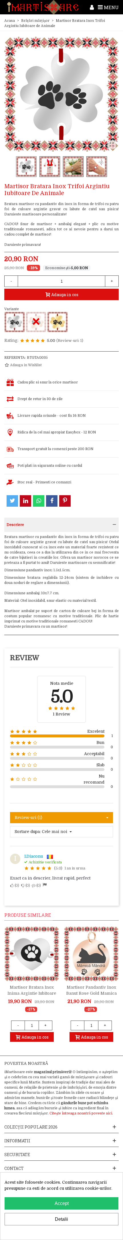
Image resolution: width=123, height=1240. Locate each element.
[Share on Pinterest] (65, 501)
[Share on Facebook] (51, 501)
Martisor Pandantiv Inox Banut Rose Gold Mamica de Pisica (91, 993)
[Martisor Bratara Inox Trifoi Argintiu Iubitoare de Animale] (14, 322)
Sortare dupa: (28, 831)
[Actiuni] (91, 7)
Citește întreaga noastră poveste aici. (81, 1113)
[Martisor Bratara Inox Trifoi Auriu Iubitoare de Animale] (57, 322)
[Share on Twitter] (12, 501)
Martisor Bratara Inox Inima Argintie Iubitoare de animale (31, 993)
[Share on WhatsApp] (38, 501)
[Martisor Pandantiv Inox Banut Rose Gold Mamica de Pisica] (91, 953)
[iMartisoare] (43, 7)
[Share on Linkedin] (25, 501)
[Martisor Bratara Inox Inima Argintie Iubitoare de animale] (31, 953)
